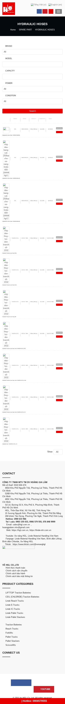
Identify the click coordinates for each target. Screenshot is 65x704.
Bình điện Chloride (10, 541)
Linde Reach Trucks (15, 601)
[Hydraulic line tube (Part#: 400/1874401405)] (6, 130)
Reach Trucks (12, 629)
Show (52, 452)
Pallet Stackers (13, 641)
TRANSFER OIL (15, 238)
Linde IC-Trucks (13, 609)
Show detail (59, 128)
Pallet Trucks (12, 637)
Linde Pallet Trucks (14, 613)
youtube (44, 11)
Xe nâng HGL (20, 536)
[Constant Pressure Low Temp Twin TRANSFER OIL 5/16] (6, 366)
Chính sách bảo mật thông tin (18, 576)
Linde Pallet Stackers (15, 617)
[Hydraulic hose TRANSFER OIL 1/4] (6, 430)
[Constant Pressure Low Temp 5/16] (6, 271)
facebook (39, 11)
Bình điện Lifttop (54, 538)
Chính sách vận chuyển (15, 570)
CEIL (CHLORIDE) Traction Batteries (22, 597)
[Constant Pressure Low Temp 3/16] (6, 239)
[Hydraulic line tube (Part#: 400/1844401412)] (6, 201)
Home (13, 30)
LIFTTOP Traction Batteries (18, 593)
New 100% (42, 129)
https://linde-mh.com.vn (40, 530)
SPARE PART (25, 30)
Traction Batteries (14, 624)
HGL (15, 129)
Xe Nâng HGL (26, 541)
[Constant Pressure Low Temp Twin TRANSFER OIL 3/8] (6, 334)
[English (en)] (55, 4)
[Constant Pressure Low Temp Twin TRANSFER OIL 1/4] (6, 398)
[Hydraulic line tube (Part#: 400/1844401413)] (6, 158)
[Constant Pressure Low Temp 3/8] (6, 302)
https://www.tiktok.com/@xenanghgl (29, 544)
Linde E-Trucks (12, 605)
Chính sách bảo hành (15, 573)
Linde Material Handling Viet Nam (43, 536)
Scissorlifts (11, 645)
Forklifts (9, 633)
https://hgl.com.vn (20, 530)
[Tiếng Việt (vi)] (38, 4)
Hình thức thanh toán (15, 568)
